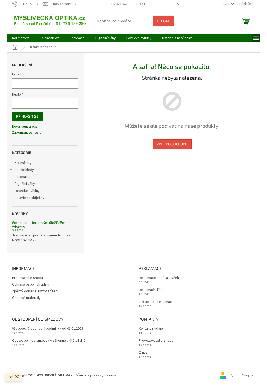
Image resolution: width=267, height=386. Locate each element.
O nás (143, 352)
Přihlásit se (27, 116)
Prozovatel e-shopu (128, 4)
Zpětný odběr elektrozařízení (35, 291)
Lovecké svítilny (27, 190)
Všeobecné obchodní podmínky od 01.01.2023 (47, 328)
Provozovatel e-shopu (156, 340)
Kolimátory (23, 162)
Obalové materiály (26, 297)
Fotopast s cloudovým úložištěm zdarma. (38, 225)
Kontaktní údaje (151, 328)
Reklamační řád (150, 290)
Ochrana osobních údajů (30, 284)
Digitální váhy (25, 183)
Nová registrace (24, 126)
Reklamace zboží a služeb (159, 278)
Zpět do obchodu (172, 144)
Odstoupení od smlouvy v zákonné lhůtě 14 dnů (49, 340)
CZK (226, 4)
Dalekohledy (24, 170)
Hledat (163, 21)
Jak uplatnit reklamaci (156, 302)
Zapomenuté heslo (26, 132)
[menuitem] (20, 38)
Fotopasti (22, 177)
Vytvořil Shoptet (242, 375)
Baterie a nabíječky (29, 197)
